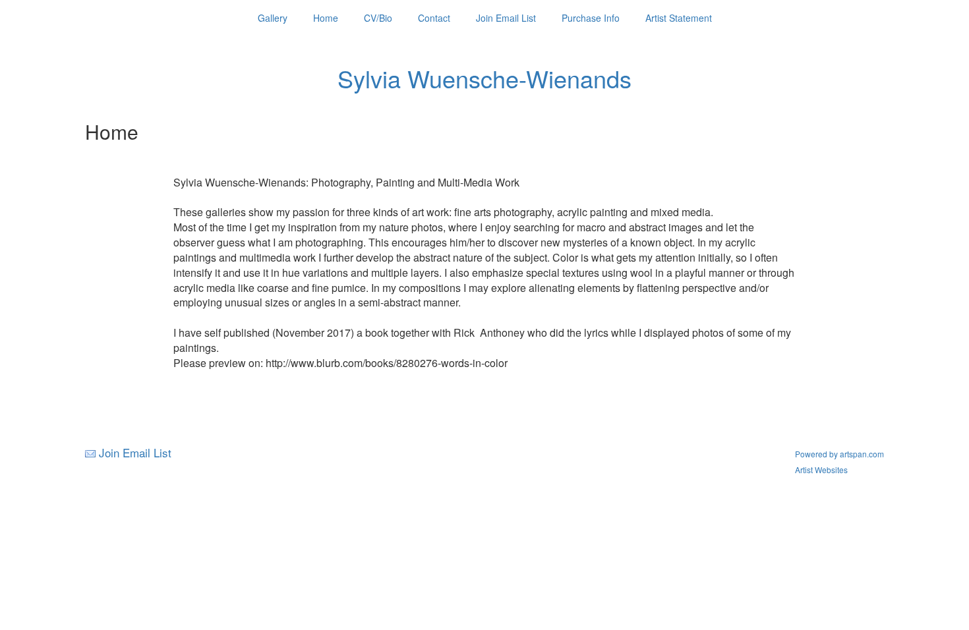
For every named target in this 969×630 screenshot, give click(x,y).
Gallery (272, 17)
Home (325, 17)
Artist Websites (821, 469)
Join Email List (506, 17)
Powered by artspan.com (839, 453)
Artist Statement (678, 17)
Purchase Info (591, 17)
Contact (434, 17)
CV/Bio (378, 17)
